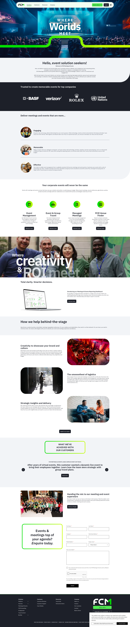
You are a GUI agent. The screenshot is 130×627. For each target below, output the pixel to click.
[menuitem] (29, 5)
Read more (65, 474)
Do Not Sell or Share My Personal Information (103, 623)
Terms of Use (61, 622)
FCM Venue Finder (100, 214)
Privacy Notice (47, 622)
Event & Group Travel (53, 214)
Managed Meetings (77, 214)
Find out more (71, 301)
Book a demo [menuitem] (96, 5)
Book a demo (102, 607)
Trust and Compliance (38, 622)
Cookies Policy (55, 622)
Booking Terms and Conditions (71, 622)
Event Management (29, 214)
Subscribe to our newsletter (101, 611)
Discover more (29, 228)
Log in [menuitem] (106, 5)
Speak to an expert (65, 431)
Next (106, 469)
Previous (23, 469)
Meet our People (72, 506)
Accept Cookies (122, 623)
